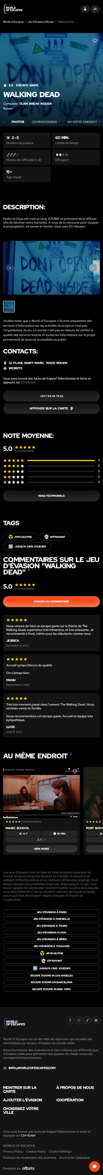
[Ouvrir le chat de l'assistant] (94, 1166)
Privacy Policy (13, 1151)
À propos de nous (75, 1087)
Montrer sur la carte (20, 1089)
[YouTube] (96, 1020)
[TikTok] (88, 1020)
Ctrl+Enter (28, 382)
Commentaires (45, 122)
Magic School (17, 828)
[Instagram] (79, 1020)
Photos (17, 122)
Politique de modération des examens (29, 1158)
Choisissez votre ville (21, 1110)
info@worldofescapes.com (32, 1068)
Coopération (70, 1100)
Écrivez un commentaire (51, 601)
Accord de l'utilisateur (74, 1158)
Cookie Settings (60, 1151)
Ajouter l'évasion (22, 1100)
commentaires (24, 450)
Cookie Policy (36, 1151)
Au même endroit (83, 122)
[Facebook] (70, 1020)
